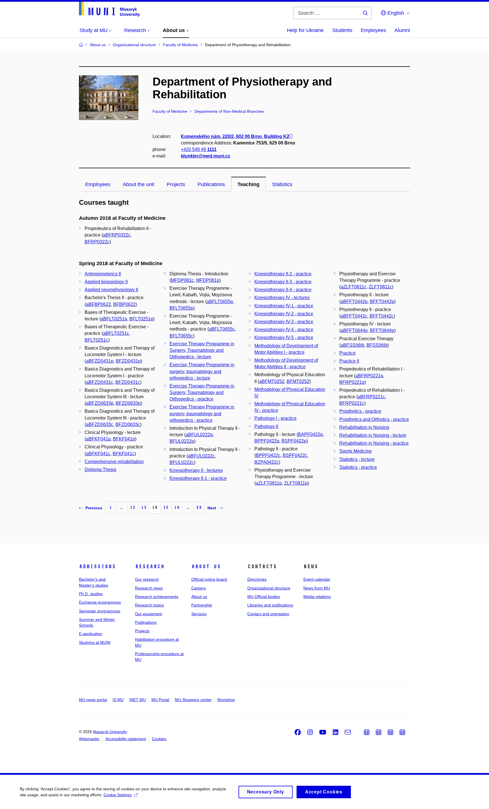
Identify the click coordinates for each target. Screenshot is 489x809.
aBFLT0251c (116, 333)
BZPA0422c (266, 462)
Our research (147, 579)
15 (166, 507)
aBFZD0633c (99, 424)
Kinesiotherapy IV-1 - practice (283, 305)
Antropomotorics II (103, 273)
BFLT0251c (96, 340)
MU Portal (160, 699)
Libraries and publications (270, 605)
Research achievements (156, 596)
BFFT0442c (382, 316)
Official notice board (209, 579)
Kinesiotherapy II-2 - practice (283, 273)
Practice (347, 353)
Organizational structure (268, 588)
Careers (198, 588)
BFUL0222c (182, 462)
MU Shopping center (193, 699)
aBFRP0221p (369, 375)
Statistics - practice (358, 467)
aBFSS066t (352, 345)
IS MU (118, 699)
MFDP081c (182, 280)
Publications (145, 622)
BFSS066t (376, 345)
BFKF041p (124, 439)
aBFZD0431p (99, 361)
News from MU (316, 588)
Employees (373, 30)
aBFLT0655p (220, 301)
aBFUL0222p (199, 434)
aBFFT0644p (354, 330)
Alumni (402, 30)
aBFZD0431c (99, 382)
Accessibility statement (126, 738)
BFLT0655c (181, 335)
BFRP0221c (351, 403)
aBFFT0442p (354, 301)
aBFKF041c (98, 453)
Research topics (149, 605)
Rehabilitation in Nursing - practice (374, 443)
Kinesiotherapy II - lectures (196, 470)
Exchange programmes (100, 602)
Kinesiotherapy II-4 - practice (283, 289)
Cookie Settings (118, 795)
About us (206, 566)
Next (211, 508)
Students (342, 30)
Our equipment (148, 614)
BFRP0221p (351, 382)
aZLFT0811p (269, 483)
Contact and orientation (268, 614)
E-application (90, 633)
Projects (142, 631)
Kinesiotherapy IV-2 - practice (283, 313)
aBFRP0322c (116, 235)
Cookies (159, 738)
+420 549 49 (198, 149)
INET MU (137, 699)
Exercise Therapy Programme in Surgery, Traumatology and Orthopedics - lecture (202, 350)
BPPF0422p (266, 440)
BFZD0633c (127, 424)
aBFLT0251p (114, 318)
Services (199, 614)
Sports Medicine (355, 451)
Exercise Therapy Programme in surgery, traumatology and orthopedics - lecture (202, 371)
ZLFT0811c (380, 286)
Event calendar (316, 579)
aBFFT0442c (354, 316)
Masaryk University (110, 731)
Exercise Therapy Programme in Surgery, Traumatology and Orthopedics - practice (202, 392)
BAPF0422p (310, 434)
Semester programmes (99, 611)
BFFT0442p (382, 301)
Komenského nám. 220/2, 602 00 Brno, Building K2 (235, 136)
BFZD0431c (127, 382)
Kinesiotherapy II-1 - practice (198, 478)
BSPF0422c (295, 455)
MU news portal (93, 699)
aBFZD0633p (99, 403)
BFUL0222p (182, 441)
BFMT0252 (298, 381)
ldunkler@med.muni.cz (205, 156)
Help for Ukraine (305, 30)
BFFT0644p (382, 330)
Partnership (201, 605)
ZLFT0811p (296, 483)
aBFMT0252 (271, 381)
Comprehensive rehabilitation (114, 461)
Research (149, 566)
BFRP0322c (97, 241)
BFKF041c (123, 453)
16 (177, 507)
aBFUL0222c (201, 456)
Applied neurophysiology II (111, 289)
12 (133, 507)
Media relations (317, 596)
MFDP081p (207, 280)
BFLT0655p (181, 308)
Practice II (349, 361)
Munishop (226, 699)
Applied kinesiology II (106, 281)
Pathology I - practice (275, 418)
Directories (257, 579)
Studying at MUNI (94, 642)
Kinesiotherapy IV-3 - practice (283, 321)
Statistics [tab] (282, 184)
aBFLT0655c (222, 329)
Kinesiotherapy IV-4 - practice (283, 329)
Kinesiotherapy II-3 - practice (283, 281)
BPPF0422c (268, 455)
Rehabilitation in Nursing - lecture (372, 435)
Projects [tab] (176, 184)
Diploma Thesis (100, 469)
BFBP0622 (124, 304)
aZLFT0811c (353, 286)
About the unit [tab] (138, 184)
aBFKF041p (98, 439)
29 (199, 507)
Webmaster (89, 738)
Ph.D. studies (91, 593)
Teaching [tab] (248, 184)
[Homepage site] (109, 9)
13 (144, 507)
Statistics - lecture (357, 459)
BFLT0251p (141, 318)
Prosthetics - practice (360, 411)
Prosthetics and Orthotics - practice (374, 419)
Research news (149, 588)
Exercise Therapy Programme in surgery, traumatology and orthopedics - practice (202, 413)
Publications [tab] (211, 184)
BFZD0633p (128, 403)
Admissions (97, 566)
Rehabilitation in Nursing (364, 427)
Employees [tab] (97, 184)
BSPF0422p (294, 440)
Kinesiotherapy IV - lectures (282, 297)
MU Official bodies (263, 596)
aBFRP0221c (371, 396)
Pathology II (266, 426)
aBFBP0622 (98, 304)
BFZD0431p (128, 361)
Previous (93, 508)
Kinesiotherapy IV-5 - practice (283, 337)
